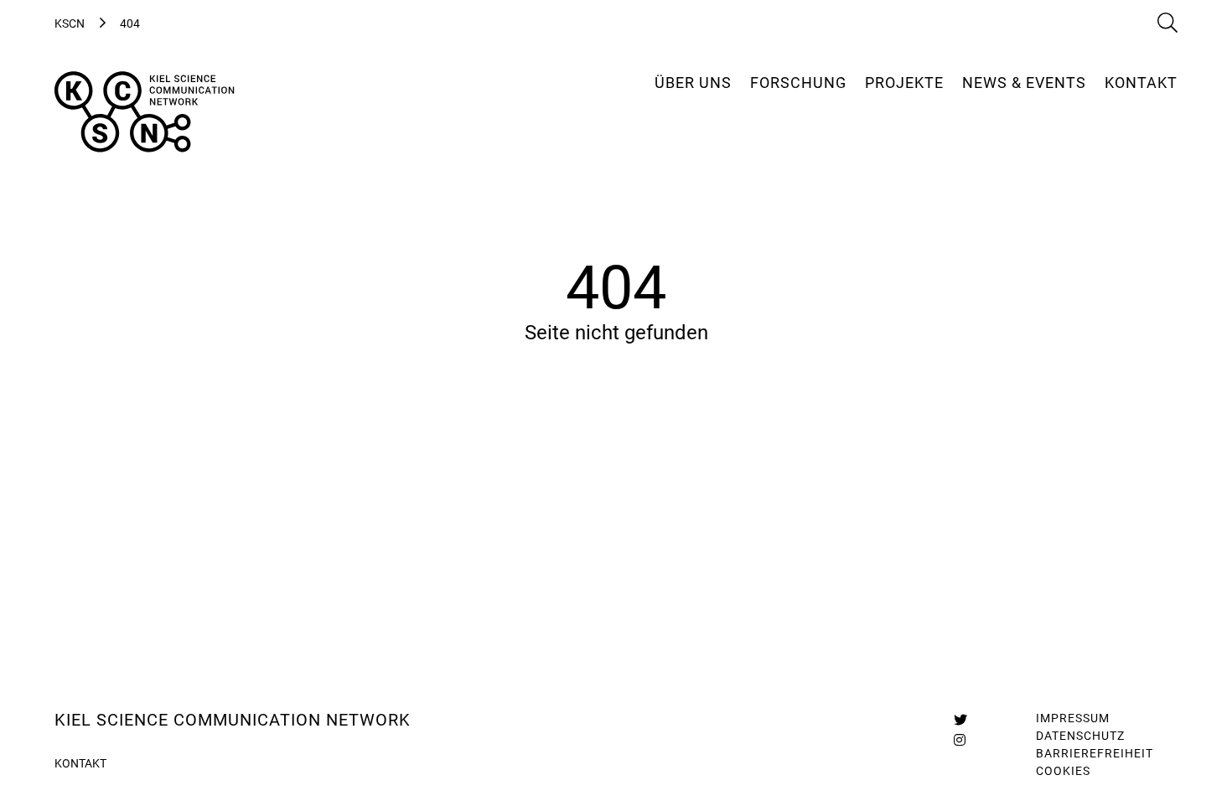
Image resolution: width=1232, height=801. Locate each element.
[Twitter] (960, 719)
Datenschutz (1080, 735)
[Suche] (1167, 23)
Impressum (1073, 718)
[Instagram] (959, 739)
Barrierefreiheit (1094, 753)
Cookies (1063, 771)
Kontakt (80, 763)
